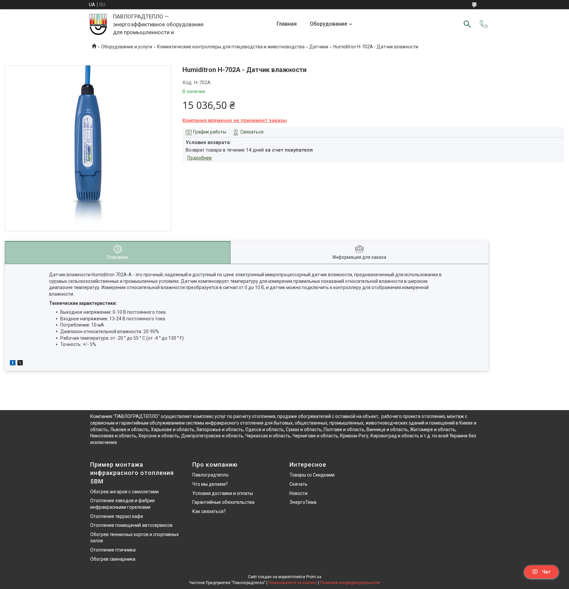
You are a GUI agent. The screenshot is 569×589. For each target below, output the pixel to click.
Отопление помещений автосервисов (131, 525)
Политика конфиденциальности (350, 582)
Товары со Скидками (312, 475)
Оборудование (328, 24)
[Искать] (467, 24)
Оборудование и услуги (126, 46)
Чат (546, 572)
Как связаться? (209, 511)
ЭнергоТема (302, 502)
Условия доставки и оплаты (222, 493)
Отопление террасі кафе (116, 516)
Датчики (318, 46)
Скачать (298, 484)
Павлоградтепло (210, 475)
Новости (298, 493)
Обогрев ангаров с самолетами (124, 491)
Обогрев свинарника (112, 559)
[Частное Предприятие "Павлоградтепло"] (98, 24)
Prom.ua (313, 577)
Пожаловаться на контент (292, 582)
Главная (287, 24)
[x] (20, 363)
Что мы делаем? (210, 484)
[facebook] (12, 363)
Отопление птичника (113, 549)
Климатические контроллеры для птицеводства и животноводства (231, 46)
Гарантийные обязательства (223, 502)
